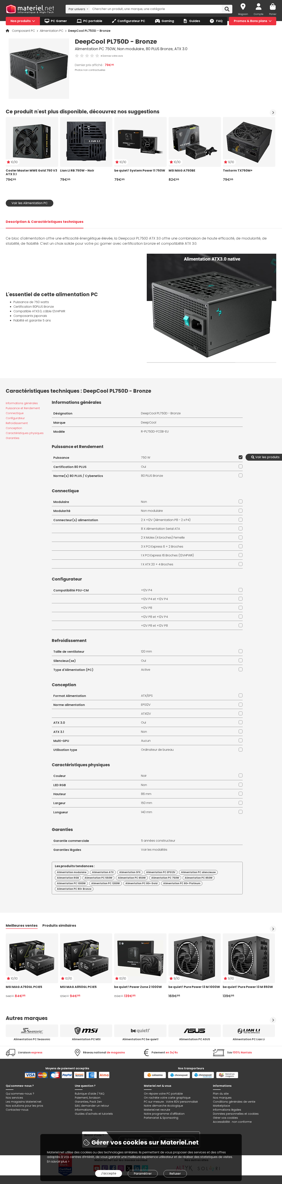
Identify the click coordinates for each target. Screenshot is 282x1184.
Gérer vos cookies (225, 1118)
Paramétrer (143, 1173)
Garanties (12, 438)
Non (144, 502)
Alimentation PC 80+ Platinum (181, 883)
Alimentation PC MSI (86, 1039)
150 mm (146, 803)
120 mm (146, 651)
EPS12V (146, 704)
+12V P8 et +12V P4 (154, 617)
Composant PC (24, 31)
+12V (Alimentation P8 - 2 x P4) (168, 520)
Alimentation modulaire (71, 872)
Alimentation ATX (103, 872)
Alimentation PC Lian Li (249, 1039)
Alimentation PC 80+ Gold (141, 883)
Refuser (175, 1173)
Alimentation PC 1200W (105, 883)
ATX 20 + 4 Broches (159, 564)
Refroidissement (17, 423)
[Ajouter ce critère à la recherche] (240, 457)
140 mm (146, 812)
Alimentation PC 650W (132, 877)
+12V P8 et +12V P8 (154, 625)
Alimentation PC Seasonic (32, 1039)
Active (145, 669)
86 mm (146, 794)
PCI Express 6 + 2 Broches (164, 546)
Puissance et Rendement (23, 408)
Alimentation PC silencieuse (198, 872)
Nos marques (222, 1098)
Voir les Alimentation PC (30, 203)
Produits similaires (59, 925)
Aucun (146, 740)
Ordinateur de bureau (157, 749)
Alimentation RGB (68, 877)
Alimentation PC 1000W (71, 883)
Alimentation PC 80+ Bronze (74, 888)
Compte (258, 14)
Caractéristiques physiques (25, 433)
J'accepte (108, 1173)
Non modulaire (152, 511)
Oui (143, 466)
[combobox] (78, 9)
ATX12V (146, 713)
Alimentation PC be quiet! (140, 1039)
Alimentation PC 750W (165, 877)
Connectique (15, 413)
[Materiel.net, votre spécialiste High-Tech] (30, 9)
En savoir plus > (58, 1161)
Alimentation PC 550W (98, 877)
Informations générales (22, 403)
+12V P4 (146, 590)
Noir (144, 776)
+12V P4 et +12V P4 (154, 599)
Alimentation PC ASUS (194, 1039)
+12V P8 (146, 608)
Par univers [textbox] (76, 9)
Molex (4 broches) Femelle (165, 537)
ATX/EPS (147, 695)
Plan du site (221, 1094)
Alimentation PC (52, 31)
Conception (14, 428)
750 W (145, 457)
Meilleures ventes (22, 925)
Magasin (243, 14)
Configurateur (15, 418)
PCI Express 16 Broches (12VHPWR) (169, 555)
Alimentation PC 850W (198, 877)
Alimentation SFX (129, 872)
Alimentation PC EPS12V (160, 872)
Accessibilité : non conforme (232, 1122)
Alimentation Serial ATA (163, 529)
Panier (272, 14)
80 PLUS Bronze (152, 475)
